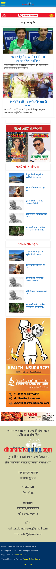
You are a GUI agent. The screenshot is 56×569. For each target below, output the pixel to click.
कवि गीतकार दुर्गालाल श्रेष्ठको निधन (36, 215)
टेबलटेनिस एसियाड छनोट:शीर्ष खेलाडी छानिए (28, 104)
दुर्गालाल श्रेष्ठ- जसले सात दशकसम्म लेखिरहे (34, 202)
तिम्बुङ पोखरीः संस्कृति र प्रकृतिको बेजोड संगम (34, 176)
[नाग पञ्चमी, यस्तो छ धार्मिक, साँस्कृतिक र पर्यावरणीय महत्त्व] (17, 231)
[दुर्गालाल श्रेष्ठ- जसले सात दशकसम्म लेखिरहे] (17, 205)
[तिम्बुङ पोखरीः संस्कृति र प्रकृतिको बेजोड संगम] (17, 178)
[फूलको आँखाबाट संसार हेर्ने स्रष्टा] (17, 191)
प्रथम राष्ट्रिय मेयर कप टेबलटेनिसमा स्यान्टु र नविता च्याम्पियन (28, 59)
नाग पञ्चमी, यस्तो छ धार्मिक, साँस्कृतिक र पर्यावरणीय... (35, 228)
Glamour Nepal (19, 554)
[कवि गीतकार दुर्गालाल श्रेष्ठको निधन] (17, 218)
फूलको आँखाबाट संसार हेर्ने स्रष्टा (35, 189)
